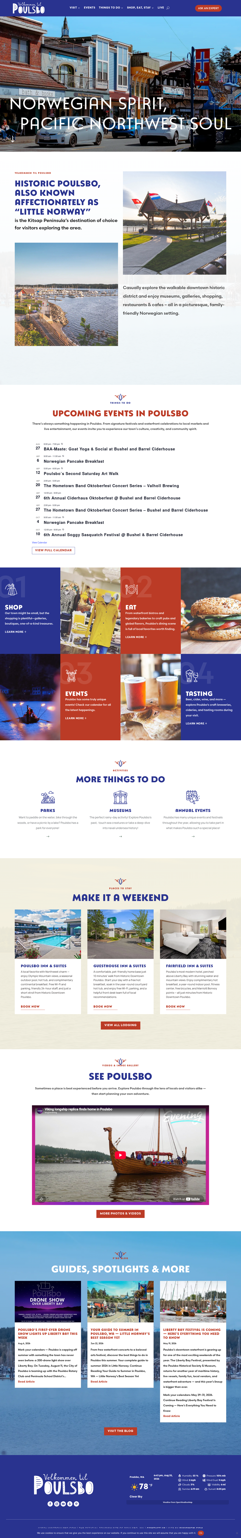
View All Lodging (120, 1025)
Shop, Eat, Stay (139, 8)
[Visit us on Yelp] (69, 1504)
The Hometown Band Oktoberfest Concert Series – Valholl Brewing (111, 485)
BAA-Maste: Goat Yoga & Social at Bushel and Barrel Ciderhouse (109, 449)
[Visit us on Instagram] (56, 1504)
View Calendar (39, 542)
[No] (237, 1533)
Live (161, 8)
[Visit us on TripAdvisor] (63, 1504)
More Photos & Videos (120, 1213)
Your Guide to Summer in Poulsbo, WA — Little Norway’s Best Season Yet (120, 1333)
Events (89, 8)
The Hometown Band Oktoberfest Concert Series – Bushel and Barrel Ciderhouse (126, 510)
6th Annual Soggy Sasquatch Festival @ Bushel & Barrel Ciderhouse (113, 534)
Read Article (26, 1382)
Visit (73, 8)
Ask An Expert (208, 8)
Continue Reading (118, 1371)
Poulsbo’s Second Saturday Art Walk (81, 473)
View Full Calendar (53, 550)
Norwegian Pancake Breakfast (74, 461)
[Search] (168, 8)
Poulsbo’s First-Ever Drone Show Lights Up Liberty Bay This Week (48, 1333)
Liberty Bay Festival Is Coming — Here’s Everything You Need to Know (192, 1333)
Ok (200, 1533)
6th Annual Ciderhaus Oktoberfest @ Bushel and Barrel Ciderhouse (112, 498)
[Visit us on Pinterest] (76, 1504)
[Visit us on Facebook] (50, 1504)
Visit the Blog (120, 1431)
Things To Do (109, 8)
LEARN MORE (15, 632)
